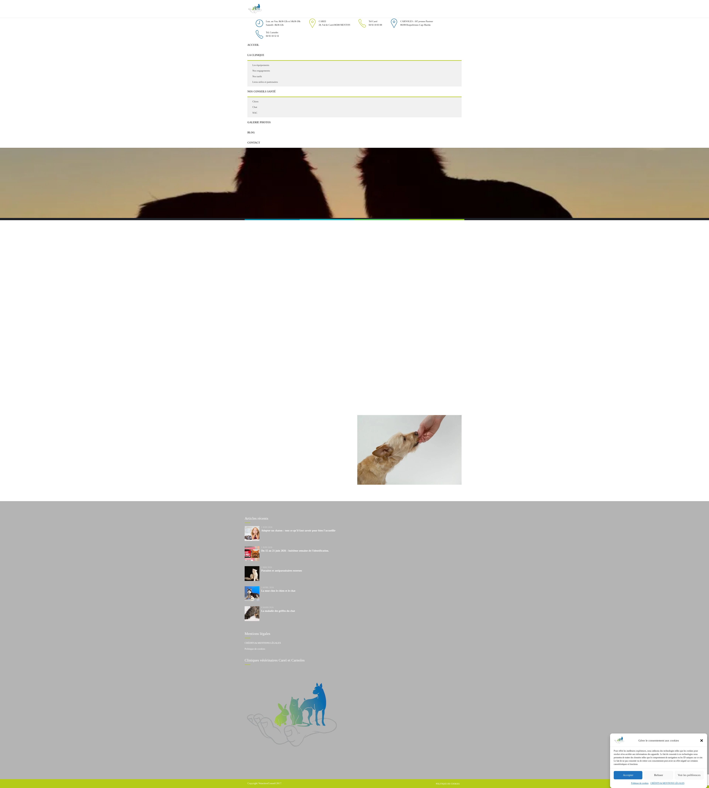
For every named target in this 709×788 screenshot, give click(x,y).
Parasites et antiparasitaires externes (281, 570)
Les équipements (260, 65)
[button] (701, 740)
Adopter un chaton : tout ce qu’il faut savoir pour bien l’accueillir (298, 530)
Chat (254, 107)
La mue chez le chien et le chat (278, 590)
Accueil (253, 45)
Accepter (628, 775)
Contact (253, 142)
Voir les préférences (689, 775)
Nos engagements (261, 70)
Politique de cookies (640, 783)
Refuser (658, 775)
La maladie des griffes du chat (278, 611)
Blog (251, 132)
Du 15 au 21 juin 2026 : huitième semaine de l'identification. (295, 550)
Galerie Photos (259, 122)
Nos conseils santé (261, 91)
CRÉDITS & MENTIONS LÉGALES (667, 783)
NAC (254, 112)
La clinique (255, 55)
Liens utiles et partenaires (265, 82)
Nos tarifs (257, 76)
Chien (255, 101)
